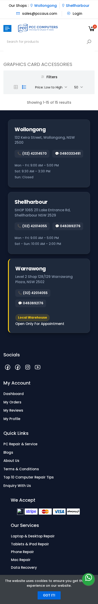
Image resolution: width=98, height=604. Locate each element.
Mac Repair (21, 559)
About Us (11, 460)
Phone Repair (22, 551)
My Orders (12, 402)
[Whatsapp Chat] (88, 579)
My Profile (11, 418)
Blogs (8, 452)
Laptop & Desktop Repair (33, 536)
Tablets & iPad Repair (30, 544)
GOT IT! (49, 595)
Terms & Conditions (21, 469)
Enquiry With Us (17, 485)
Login (77, 13)
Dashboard (13, 393)
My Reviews (13, 410)
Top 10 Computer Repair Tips (28, 477)
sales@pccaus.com (39, 13)
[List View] (24, 87)
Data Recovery (24, 567)
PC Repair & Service (20, 444)
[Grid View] (15, 87)
